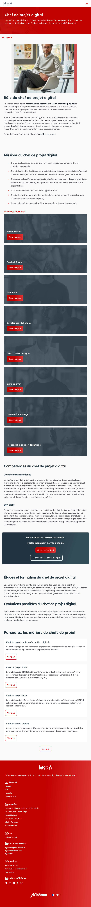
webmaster (16, 182)
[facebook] (13, 883)
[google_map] (21, 883)
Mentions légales (11, 865)
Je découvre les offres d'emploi (46, 558)
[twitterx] (17, 883)
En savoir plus (15, 237)
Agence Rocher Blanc (13, 851)
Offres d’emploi (11, 837)
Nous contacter (11, 825)
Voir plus (11, 657)
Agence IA (9, 853)
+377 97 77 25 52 (14, 819)
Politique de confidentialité (15, 869)
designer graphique (77, 179)
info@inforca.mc (11, 822)
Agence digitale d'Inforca (15, 848)
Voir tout (45, 749)
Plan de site (9, 872)
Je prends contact (45, 550)
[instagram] (10, 883)
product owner (28, 182)
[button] (7, 37)
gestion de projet (47, 134)
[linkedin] (6, 883)
